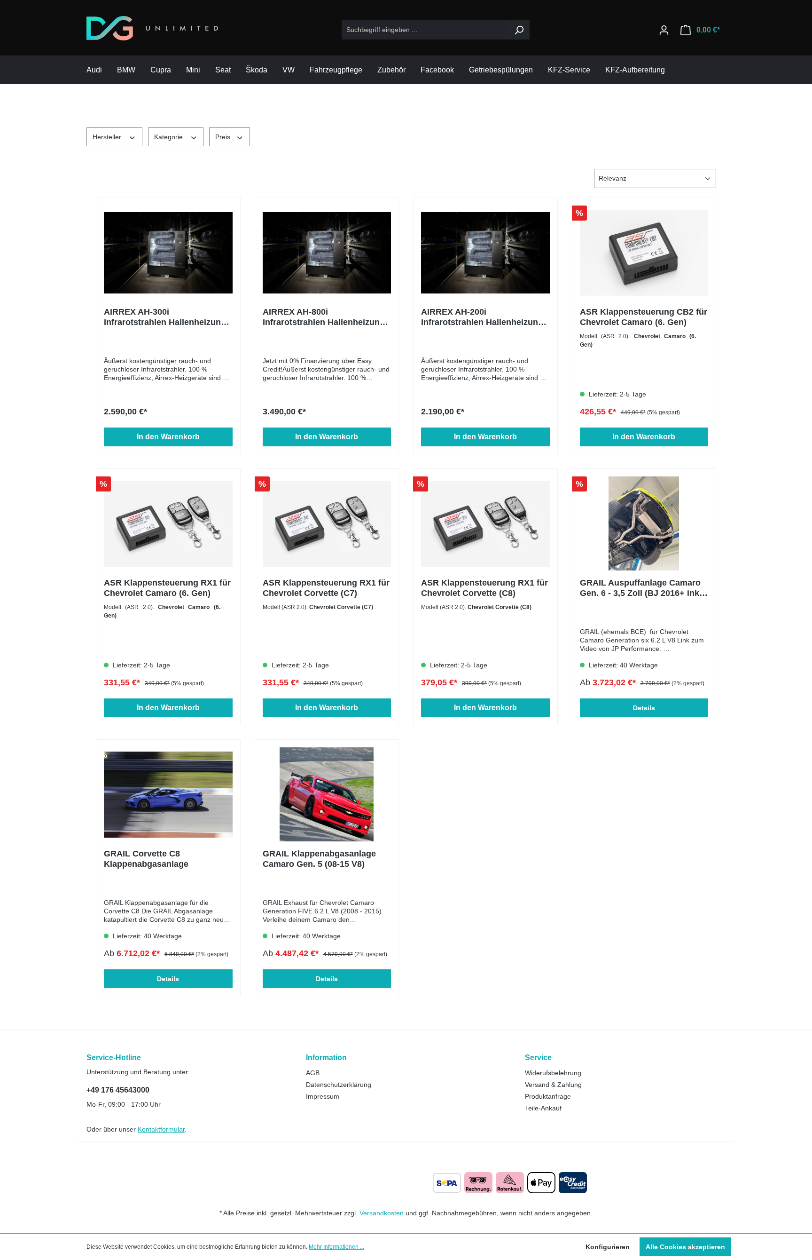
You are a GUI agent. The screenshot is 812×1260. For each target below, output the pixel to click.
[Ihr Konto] (664, 30)
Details (644, 708)
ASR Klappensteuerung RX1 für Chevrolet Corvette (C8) (484, 588)
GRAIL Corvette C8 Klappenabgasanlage (146, 859)
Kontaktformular (161, 1129)
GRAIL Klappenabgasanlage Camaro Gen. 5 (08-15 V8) (319, 859)
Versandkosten (381, 1213)
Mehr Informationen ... (336, 1247)
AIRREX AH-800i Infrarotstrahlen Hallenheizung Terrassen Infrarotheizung (324, 317)
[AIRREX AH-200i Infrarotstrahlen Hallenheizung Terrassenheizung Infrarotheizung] (485, 253)
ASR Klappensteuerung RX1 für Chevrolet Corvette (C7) (326, 588)
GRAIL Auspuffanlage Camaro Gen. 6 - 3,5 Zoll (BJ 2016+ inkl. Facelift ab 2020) (642, 588)
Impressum (322, 1096)
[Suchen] (519, 30)
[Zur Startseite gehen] (152, 28)
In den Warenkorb (168, 437)
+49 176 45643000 (117, 1090)
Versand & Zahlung (553, 1084)
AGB (313, 1073)
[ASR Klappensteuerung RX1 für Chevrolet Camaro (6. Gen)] (168, 523)
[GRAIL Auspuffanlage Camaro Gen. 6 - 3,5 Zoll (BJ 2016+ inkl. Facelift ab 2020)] (644, 523)
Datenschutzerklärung (338, 1084)
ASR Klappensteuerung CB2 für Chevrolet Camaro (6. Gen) (643, 317)
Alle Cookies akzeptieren (685, 1247)
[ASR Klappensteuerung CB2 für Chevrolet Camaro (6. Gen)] (644, 253)
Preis (223, 137)
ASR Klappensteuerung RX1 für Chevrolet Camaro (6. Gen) (167, 588)
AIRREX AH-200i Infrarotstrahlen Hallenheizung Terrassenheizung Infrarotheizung (482, 317)
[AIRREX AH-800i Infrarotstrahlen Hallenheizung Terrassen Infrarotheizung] (327, 253)
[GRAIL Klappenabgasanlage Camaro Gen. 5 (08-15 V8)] (327, 794)
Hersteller (108, 137)
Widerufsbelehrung (553, 1073)
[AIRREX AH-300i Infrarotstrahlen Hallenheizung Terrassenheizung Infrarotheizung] (168, 253)
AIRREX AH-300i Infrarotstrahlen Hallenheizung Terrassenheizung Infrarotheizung (165, 317)
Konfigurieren (608, 1247)
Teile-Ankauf (543, 1108)
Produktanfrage (548, 1096)
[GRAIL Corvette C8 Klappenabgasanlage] (168, 794)
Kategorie (169, 137)
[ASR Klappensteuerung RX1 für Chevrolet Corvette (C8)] (485, 523)
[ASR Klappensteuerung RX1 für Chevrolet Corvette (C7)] (327, 523)
